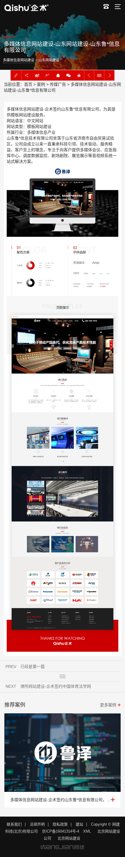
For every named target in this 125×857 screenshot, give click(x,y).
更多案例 (108, 705)
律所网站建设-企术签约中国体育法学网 (55, 686)
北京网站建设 (69, 838)
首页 (28, 84)
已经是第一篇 (32, 666)
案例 (41, 84)
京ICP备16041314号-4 (60, 831)
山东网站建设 (48, 60)
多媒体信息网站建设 (18, 60)
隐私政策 (60, 824)
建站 (79, 824)
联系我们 (14, 824)
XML (87, 831)
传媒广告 (58, 84)
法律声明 (37, 824)
